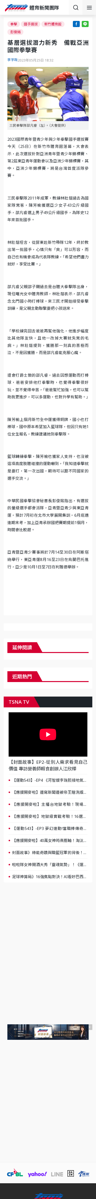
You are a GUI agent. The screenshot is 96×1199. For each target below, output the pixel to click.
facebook (76, 24)
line (85, 24)
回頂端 (86, 1074)
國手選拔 (31, 24)
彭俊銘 (15, 32)
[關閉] (89, 1027)
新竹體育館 (53, 24)
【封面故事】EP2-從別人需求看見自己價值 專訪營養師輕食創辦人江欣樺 (48, 765)
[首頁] (17, 8)
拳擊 (13, 24)
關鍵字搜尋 (75, 7)
